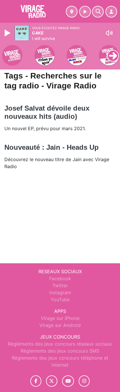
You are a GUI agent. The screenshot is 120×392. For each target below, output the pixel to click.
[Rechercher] (98, 12)
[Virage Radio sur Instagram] (84, 381)
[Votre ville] (71, 12)
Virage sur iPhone (60, 318)
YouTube (60, 299)
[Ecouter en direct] (85, 12)
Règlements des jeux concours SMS (60, 351)
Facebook (60, 278)
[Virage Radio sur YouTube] (68, 381)
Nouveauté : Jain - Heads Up (51, 147)
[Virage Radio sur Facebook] (35, 381)
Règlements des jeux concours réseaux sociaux (60, 344)
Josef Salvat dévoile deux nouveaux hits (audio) (46, 112)
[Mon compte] (111, 12)
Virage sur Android (60, 325)
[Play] (8, 32)
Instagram (60, 292)
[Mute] (109, 33)
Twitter (60, 285)
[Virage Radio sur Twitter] (51, 381)
